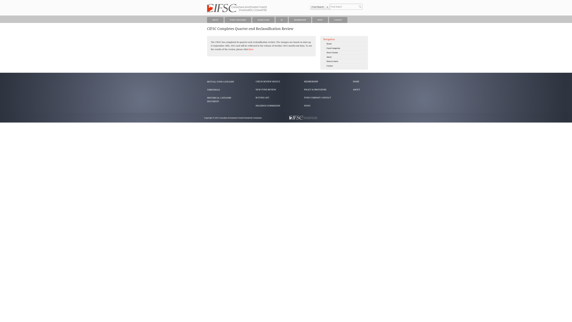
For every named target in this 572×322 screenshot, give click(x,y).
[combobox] (320, 7)
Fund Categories (333, 48)
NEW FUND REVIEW (266, 89)
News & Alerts (332, 61)
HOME (356, 81)
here (250, 49)
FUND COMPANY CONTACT (317, 97)
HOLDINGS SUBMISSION (268, 106)
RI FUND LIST (262, 97)
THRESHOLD (213, 90)
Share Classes (332, 53)
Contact (330, 66)
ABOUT (356, 89)
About (329, 57)
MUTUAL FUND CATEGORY (220, 81)
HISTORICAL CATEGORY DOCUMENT (219, 100)
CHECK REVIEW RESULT (268, 81)
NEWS (307, 106)
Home (329, 44)
